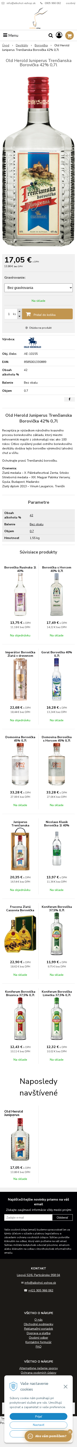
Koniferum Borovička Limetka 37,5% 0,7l (57, 993)
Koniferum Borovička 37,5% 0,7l (57, 908)
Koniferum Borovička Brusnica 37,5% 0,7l (20, 993)
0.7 (32, 531)
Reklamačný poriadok (38, 1329)
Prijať (38, 1416)
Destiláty (22, 45)
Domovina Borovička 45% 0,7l (20, 739)
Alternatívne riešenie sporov (38, 1368)
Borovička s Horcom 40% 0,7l (56, 569)
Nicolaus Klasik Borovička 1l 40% (56, 823)
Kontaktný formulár (38, 1342)
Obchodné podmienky (38, 1324)
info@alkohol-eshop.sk (21, 3)
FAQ (38, 1347)
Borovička (41, 45)
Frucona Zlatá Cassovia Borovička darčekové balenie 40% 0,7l (20, 912)
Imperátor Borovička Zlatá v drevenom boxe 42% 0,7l (20, 655)
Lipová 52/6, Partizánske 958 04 (38, 1275)
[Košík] (69, 35)
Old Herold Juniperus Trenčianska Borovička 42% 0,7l (20, 1116)
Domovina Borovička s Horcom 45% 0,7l (57, 739)
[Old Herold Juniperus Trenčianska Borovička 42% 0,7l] (38, 162)
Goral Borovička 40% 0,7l (56, 654)
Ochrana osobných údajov (38, 1373)
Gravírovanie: (14, 277)
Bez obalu (36, 524)
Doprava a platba (38, 1333)
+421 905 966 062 (40, 1290)
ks (14, 314)
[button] (70, 1431)
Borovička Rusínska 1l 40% (20, 569)
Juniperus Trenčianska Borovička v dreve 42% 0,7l (20, 827)
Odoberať (62, 1217)
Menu (12, 35)
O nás (38, 1320)
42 (31, 515)
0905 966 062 (53, 3)
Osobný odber (38, 1338)
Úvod (5, 45)
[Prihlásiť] (59, 35)
